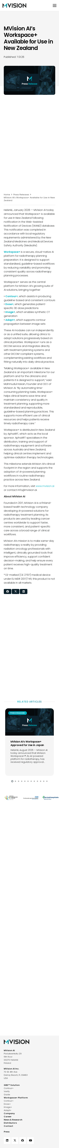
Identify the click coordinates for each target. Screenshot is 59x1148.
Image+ (8, 1107)
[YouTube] (30, 1140)
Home (7, 194)
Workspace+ (12, 252)
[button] (55, 5)
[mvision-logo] (14, 5)
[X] (14, 1140)
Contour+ (9, 1088)
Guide (7, 1094)
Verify (7, 1091)
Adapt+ (7, 1110)
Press (6, 1131)
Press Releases (21, 194)
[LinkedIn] (7, 1140)
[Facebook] (22, 1140)
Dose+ (7, 1103)
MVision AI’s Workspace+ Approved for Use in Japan (27, 743)
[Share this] (7, 591)
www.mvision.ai (45, 486)
